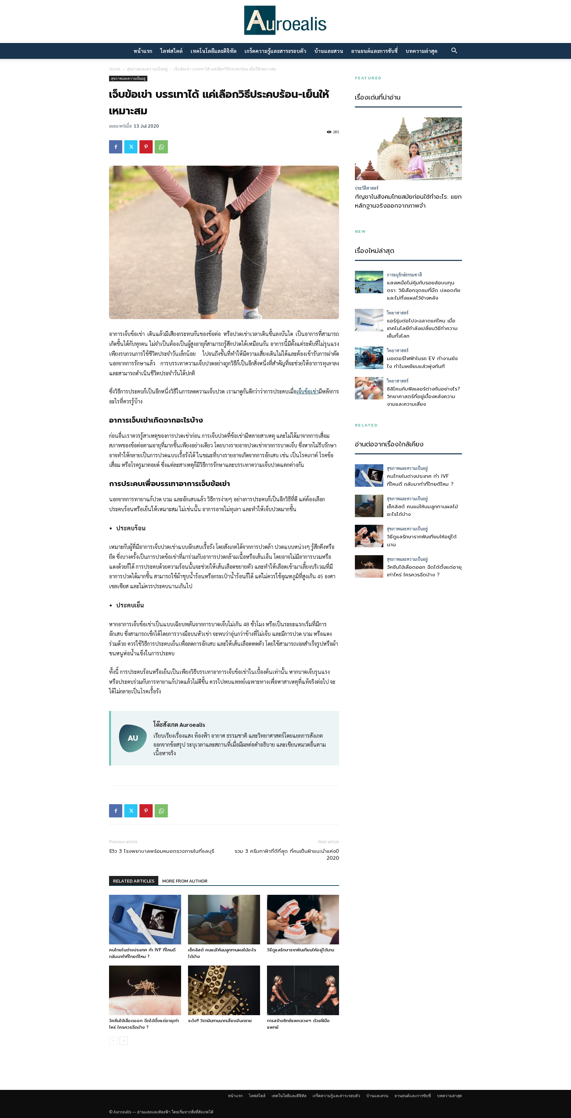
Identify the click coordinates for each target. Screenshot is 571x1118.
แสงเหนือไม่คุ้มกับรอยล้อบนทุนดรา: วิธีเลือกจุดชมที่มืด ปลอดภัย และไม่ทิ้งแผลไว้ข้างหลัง (423, 290)
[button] (454, 51)
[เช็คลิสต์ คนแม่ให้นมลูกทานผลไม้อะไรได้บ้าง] (224, 919)
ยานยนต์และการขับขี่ (374, 51)
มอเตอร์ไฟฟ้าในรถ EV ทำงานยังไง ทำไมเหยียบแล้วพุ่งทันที (422, 362)
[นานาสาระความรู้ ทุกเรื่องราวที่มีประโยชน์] (285, 22)
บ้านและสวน (328, 51)
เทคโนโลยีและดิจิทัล (214, 51)
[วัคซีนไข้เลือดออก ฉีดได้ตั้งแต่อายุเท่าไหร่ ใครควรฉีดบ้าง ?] (145, 990)
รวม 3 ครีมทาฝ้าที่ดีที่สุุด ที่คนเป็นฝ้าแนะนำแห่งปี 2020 (287, 855)
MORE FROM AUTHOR (185, 881)
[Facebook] (115, 146)
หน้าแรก (142, 51)
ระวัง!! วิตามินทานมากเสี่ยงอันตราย (220, 1020)
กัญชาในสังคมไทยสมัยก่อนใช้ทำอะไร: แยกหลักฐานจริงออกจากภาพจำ (408, 201)
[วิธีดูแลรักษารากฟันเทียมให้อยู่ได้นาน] (303, 919)
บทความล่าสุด (421, 51)
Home (115, 69)
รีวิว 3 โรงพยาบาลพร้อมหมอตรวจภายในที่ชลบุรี (161, 851)
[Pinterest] (146, 146)
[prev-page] (113, 1041)
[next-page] (124, 1041)
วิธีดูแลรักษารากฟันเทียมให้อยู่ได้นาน (300, 950)
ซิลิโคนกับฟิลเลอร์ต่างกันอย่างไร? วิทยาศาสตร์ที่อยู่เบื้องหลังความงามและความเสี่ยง (423, 396)
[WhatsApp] (161, 146)
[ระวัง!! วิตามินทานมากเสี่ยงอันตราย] (224, 990)
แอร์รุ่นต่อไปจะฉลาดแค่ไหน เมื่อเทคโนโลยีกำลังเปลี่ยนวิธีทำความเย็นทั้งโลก (422, 328)
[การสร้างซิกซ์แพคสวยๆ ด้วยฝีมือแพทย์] (303, 990)
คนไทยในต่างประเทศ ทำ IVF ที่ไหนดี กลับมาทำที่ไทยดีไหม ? (142, 953)
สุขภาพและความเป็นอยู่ (147, 69)
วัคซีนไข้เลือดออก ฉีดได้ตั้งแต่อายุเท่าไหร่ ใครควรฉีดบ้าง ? (144, 1023)
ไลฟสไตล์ (171, 51)
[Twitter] (130, 146)
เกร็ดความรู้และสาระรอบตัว (275, 51)
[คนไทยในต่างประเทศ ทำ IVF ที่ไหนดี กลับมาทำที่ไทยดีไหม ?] (145, 919)
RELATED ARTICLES (133, 881)
